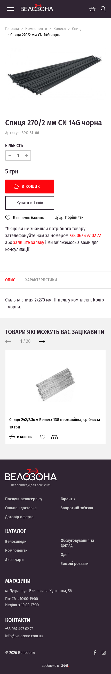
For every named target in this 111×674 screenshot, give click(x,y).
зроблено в (51, 665)
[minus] (9, 155)
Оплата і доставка (21, 507)
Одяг (65, 554)
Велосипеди (16, 541)
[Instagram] (104, 653)
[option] (55, 74)
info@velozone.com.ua (24, 635)
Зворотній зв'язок (77, 507)
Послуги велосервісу (23, 498)
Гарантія (68, 498)
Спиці (77, 28)
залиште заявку (28, 242)
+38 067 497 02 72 (85, 235)
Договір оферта (19, 516)
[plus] (26, 155)
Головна (12, 28)
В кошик (31, 186)
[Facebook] (95, 652)
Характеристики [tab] (41, 279)
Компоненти (36, 28)
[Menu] (10, 9)
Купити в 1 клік (30, 202)
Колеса (59, 28)
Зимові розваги (75, 563)
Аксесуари (14, 559)
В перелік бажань (28, 218)
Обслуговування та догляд (77, 543)
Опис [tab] (10, 279)
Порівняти (74, 217)
